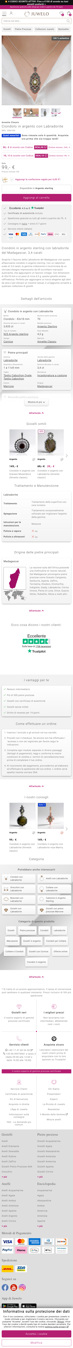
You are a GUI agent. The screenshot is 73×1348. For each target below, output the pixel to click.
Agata (40, 1195)
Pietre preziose (27, 930)
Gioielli (7, 29)
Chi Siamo (54, 1089)
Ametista (42, 1216)
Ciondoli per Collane (56, 941)
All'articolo (35, 413)
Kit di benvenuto (19, 1099)
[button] (4, 13)
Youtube (13, 1287)
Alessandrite (44, 1200)
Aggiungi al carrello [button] (36, 198)
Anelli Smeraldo (10, 1151)
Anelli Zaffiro (9, 1161)
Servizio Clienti (19, 1089)
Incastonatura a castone (52, 375)
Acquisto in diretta (19, 1104)
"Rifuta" (61, 1321)
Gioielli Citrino (45, 1171)
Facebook (5, 1287)
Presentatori (54, 1094)
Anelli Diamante (10, 1146)
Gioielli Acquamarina (48, 1141)
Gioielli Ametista (46, 1156)
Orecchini (7, 1171)
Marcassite (12, 941)
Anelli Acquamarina (12, 1190)
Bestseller (63, 29)
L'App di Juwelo (19, 1109)
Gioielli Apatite (45, 1166)
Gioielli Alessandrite (48, 1151)
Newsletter (54, 1109)
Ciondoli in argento (36, 962)
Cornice (8, 342)
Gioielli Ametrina (46, 1161)
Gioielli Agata (44, 1146)
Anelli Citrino (9, 1221)
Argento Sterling (47, 327)
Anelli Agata (8, 1195)
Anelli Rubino (9, 1156)
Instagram (22, 1287)
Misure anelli (54, 1119)
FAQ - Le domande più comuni (19, 1123)
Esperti (54, 1099)
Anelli (5, 1141)
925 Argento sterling (16, 334)
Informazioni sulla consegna (19, 1116)
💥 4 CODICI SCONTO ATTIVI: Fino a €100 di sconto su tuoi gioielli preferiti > (36, 3)
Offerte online (61, 951)
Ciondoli (44, 930)
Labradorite (10, 360)
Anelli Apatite (9, 1211)
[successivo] (66, 455)
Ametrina (42, 1211)
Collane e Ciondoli (15, 951)
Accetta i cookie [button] (37, 1334)
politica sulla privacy (55, 1326)
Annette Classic (46, 342)
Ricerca (68, 21)
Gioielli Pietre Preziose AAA (17, 1166)
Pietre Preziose (23, 29)
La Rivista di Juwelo (54, 1104)
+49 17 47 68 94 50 (19, 1050)
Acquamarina (44, 1190)
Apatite (41, 1221)
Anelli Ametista (10, 1205)
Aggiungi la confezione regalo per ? (37, 179)
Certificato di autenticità (19, 1094)
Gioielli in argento (32, 941)
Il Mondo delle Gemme (52, 1114)
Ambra (41, 1205)
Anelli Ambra (9, 1200)
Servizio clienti (19, 1045)
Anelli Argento (9, 1216)
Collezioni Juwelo (44, 29)
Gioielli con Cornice (38, 951)
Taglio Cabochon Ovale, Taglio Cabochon (18, 377)
